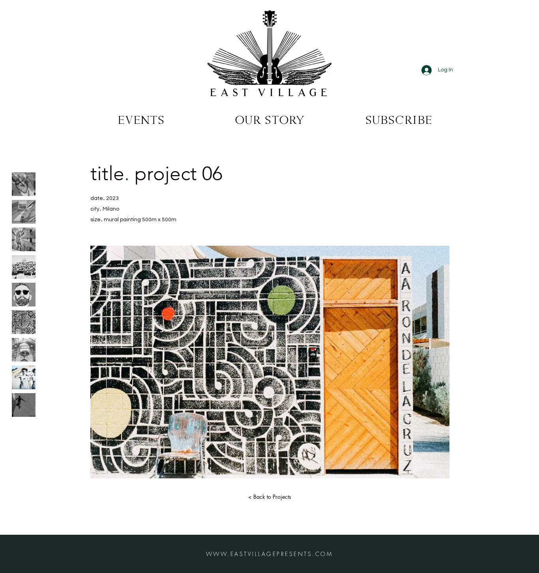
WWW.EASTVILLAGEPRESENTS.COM (269, 554)
